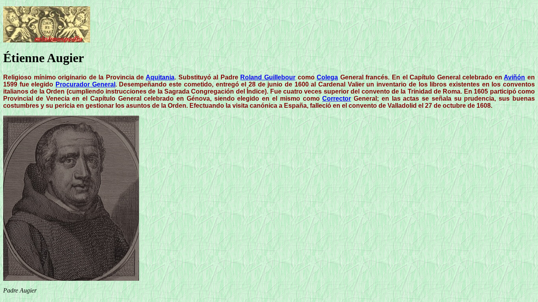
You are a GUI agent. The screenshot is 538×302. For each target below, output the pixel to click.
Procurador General (85, 84)
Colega (327, 77)
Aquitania (160, 77)
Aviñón (514, 77)
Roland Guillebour (267, 77)
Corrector (336, 98)
